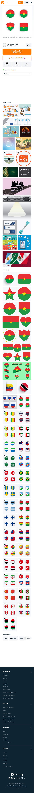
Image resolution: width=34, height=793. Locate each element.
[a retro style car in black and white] (17, 240)
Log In (26, 2)
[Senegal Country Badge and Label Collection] (10, 620)
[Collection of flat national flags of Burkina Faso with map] (17, 514)
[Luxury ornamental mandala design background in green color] (10, 215)
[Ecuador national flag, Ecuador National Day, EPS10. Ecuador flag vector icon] (10, 531)
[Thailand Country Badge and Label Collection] (10, 605)
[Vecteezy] (2, 2)
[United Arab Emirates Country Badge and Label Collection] (10, 634)
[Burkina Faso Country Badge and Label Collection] (10, 575)
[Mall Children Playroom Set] (11, 110)
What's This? (13, 70)
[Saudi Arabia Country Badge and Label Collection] (10, 679)
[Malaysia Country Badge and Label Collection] (10, 664)
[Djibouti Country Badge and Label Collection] (10, 753)
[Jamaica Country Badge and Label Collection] (10, 723)
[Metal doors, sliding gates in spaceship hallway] (17, 252)
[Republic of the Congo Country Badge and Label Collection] (10, 694)
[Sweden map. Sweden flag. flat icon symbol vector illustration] (20, 121)
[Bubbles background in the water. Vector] (21, 157)
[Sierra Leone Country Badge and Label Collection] (10, 649)
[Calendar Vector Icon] (10, 201)
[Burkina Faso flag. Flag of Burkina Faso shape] (10, 378)
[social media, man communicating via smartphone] (9, 326)
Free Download (17, 51)
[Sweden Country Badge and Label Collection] (10, 738)
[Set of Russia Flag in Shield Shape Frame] (10, 560)
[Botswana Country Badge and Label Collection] (10, 768)
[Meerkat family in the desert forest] (10, 170)
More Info (6, 73)
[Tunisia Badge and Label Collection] (10, 708)
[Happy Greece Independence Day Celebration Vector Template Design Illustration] (10, 281)
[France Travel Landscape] (11, 144)
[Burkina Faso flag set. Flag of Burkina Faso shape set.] (17, 496)
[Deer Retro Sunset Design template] (9, 185)
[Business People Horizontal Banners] (10, 311)
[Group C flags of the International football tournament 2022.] (17, 343)
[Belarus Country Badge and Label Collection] (10, 782)
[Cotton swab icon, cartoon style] (10, 296)
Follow (28, 45)
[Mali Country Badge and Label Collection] (10, 590)
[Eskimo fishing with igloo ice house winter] (9, 124)
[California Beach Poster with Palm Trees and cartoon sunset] (8, 156)
